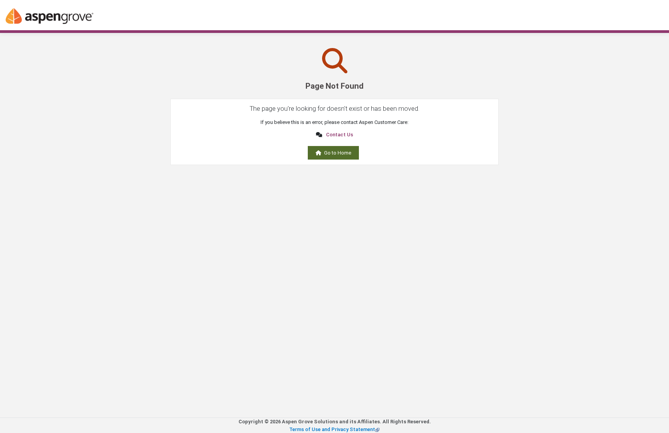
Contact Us (339, 134)
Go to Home (337, 153)
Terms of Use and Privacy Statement (332, 429)
